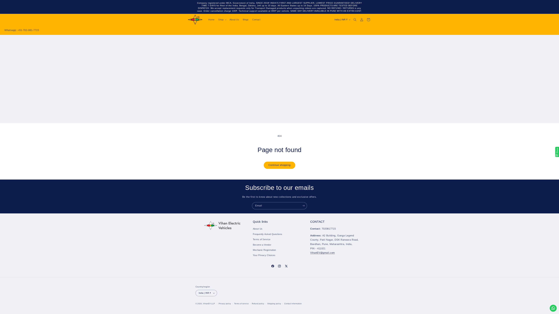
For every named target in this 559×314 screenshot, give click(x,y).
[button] (222, 19)
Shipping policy (274, 304)
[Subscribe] (303, 205)
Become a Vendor (262, 245)
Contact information (293, 304)
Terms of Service (261, 239)
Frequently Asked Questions (267, 234)
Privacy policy (225, 304)
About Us (257, 229)
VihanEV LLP (209, 304)
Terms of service (241, 304)
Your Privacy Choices (264, 255)
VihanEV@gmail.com (322, 252)
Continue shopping (279, 165)
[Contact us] (553, 308)
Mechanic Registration (264, 250)
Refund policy (258, 304)
